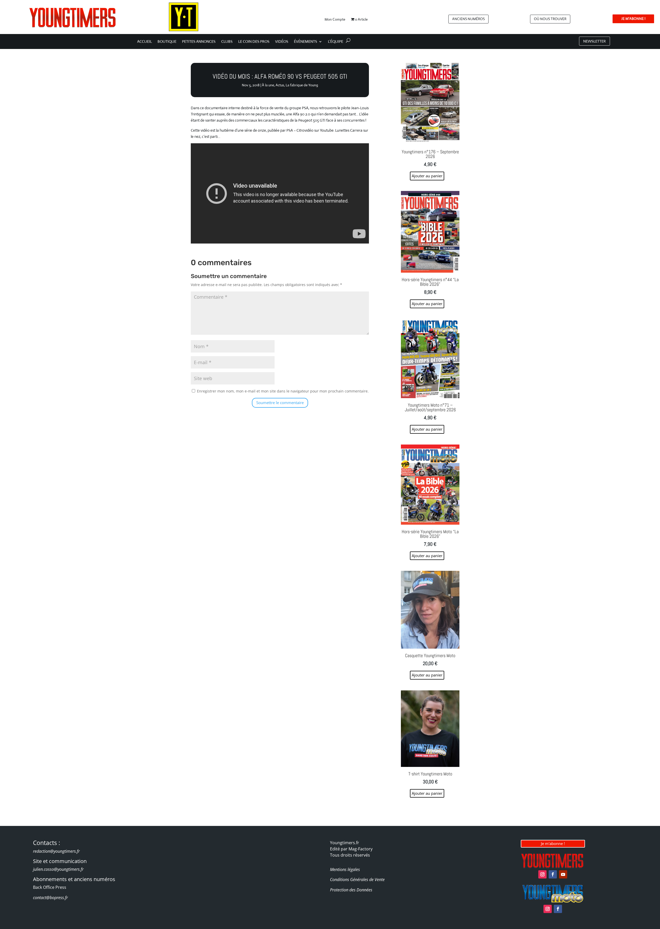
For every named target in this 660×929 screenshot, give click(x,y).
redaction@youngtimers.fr (56, 851)
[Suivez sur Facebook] (553, 874)
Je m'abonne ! (553, 843)
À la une (268, 85)
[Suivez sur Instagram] (542, 874)
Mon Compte (335, 20)
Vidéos (281, 42)
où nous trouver (550, 18)
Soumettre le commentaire (280, 402)
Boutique (167, 42)
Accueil (144, 42)
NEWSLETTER (594, 41)
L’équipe (335, 42)
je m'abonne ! (633, 18)
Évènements (305, 42)
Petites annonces (199, 42)
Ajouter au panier (427, 793)
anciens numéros (468, 18)
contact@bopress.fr (50, 897)
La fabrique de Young (302, 85)
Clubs (227, 42)
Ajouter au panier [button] (427, 175)
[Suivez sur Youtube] (563, 874)
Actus (280, 85)
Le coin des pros (253, 42)
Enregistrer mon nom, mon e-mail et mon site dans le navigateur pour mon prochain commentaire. (283, 391)
